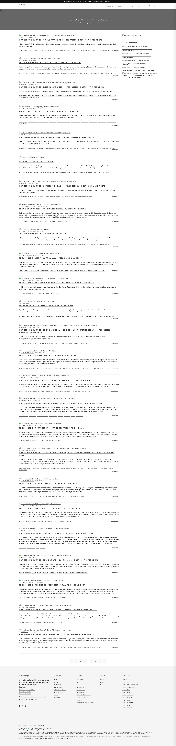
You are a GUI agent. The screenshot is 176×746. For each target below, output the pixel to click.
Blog (100, 685)
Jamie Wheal (24, 37)
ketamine (92, 96)
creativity (84, 468)
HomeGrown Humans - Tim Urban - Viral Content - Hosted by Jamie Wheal (58, 610)
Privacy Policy (58, 687)
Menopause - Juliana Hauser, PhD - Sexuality (136, 63)
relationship (40, 221)
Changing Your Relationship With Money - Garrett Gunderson (52, 209)
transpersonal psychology (84, 197)
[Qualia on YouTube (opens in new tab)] (25, 706)
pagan (39, 573)
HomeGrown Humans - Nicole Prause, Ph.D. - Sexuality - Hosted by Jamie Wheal (60, 40)
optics (66, 271)
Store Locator (81, 690)
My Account (80, 679)
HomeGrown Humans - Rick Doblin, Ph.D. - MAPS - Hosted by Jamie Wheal (57, 635)
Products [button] (109, 6)
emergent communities (53, 148)
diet (43, 293)
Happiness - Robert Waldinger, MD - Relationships (137, 49)
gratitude (77, 368)
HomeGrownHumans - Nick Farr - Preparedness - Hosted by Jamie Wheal (57, 137)
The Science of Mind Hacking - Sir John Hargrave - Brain (49, 483)
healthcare (68, 391)
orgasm (88, 50)
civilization (79, 416)
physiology (63, 50)
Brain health (23, 122)
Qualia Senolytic (127, 692)
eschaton (69, 343)
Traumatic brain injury (26, 244)
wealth (26, 221)
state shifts (102, 122)
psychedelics (93, 122)
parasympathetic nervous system (29, 97)
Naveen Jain (24, 60)
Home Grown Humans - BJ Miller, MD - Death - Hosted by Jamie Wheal (55, 380)
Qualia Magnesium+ (128, 702)
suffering (41, 197)
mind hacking (56, 496)
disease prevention (66, 73)
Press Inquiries (58, 685)
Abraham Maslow (93, 468)
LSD (59, 343)
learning (52, 622)
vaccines (48, 73)
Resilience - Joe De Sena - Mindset (36, 162)
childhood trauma (25, 468)
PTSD (39, 647)
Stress (21, 598)
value (47, 221)
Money (21, 221)
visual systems (74, 271)
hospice (26, 391)
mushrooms (53, 343)
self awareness (86, 368)
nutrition (61, 244)
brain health (23, 73)
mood (88, 73)
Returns (79, 700)
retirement (53, 221)
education (59, 622)
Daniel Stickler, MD (27, 108)
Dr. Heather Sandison (27, 280)
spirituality (60, 197)
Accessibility (80, 692)
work (68, 221)
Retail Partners (81, 687)
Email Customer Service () (33, 697)
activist (60, 416)
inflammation (49, 521)
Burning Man (41, 148)
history (59, 573)
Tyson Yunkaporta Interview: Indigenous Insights (46, 306)
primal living (23, 124)
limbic (48, 293)
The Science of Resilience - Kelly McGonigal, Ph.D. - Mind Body (52, 585)
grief (88, 391)
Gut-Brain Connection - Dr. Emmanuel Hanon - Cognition (50, 63)
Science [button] (121, 6)
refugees (89, 316)
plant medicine (75, 122)
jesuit (34, 573)
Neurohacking (23, 496)
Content (22, 622)
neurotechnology (37, 368)
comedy (32, 221)
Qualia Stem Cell (127, 697)
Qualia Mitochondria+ (128, 687)
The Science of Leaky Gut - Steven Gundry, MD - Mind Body (49, 508)
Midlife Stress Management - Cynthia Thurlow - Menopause (138, 76)
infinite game (101, 148)
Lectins (28, 521)
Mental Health (86, 647)
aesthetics (105, 368)
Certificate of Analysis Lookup (85, 702)
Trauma (69, 647)
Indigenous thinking (25, 316)
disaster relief (110, 148)
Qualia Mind (126, 682)
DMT (29, 197)
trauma (44, 96)
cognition (92, 244)
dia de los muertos (69, 573)
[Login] (150, 5)
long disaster (81, 148)
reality (76, 343)
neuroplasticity (83, 96)
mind (82, 496)
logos (63, 343)
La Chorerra (83, 343)
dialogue (45, 622)
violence (58, 316)
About (55, 679)
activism (67, 416)
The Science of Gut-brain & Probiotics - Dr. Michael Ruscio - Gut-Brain (56, 283)
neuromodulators (79, 73)
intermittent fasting (64, 521)
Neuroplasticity (24, 441)
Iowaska (34, 197)
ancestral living (33, 122)
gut (35, 293)
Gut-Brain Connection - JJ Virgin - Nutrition (43, 234)
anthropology (97, 316)
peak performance (92, 172)
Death (21, 391)
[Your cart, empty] (154, 6)
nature (73, 416)
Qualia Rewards (81, 697)
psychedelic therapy (34, 96)
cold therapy (43, 122)
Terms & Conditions (59, 692)
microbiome (55, 73)
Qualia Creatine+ (127, 700)
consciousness (104, 50)
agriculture (54, 293)
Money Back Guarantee (84, 695)
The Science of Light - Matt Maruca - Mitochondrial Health (51, 258)
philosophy (66, 316)
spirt (37, 548)
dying (53, 391)
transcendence (55, 468)
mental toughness (79, 172)
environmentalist (42, 416)
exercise (64, 598)
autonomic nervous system (96, 271)
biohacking (52, 122)
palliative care (45, 391)
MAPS (30, 647)
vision (21, 271)
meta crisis (72, 148)
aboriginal (81, 316)
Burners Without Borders (27, 148)
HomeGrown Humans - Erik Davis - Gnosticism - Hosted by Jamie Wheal (56, 533)
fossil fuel (32, 416)
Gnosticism (22, 548)
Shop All (124, 679)
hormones (95, 50)
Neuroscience (23, 50)
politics (32, 622)
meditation (27, 368)
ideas (27, 622)
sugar (67, 244)
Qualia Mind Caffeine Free (130, 685)
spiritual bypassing (82, 573)
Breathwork (77, 647)
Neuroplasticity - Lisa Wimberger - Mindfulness (136, 56)
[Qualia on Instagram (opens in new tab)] (22, 706)
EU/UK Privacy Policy (60, 690)
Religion (21, 573)
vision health (28, 271)
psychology (54, 50)
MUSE (21, 368)
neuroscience (44, 271)
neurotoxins (44, 441)
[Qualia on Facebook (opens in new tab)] (19, 706)
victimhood (35, 468)
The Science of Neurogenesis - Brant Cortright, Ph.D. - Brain (51, 428)
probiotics (29, 293)
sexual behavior (44, 50)
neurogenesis (34, 441)
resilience (43, 172)
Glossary (102, 682)
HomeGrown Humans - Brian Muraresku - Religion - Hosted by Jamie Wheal (58, 560)
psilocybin (112, 96)
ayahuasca (84, 122)
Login (78, 682)
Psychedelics (23, 96)
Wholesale (57, 697)
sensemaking (50, 316)
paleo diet (73, 244)
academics (73, 316)
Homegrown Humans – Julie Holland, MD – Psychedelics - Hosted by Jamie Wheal (61, 87)
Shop (139, 6)
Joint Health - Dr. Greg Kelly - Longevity (139, 70)
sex (30, 50)
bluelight (60, 271)
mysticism (28, 573)
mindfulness (48, 368)
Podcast (101, 679)
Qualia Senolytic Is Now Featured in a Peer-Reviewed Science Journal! (86, 1)
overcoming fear (60, 172)
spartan (69, 172)
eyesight (36, 271)
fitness (30, 172)
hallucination (43, 343)
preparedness (91, 148)
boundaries (61, 221)
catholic (45, 573)
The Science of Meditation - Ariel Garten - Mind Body (47, 355)
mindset (36, 172)
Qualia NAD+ (126, 690)
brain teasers (66, 496)
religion (52, 197)
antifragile (64, 148)
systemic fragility (108, 316)
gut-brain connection (50, 244)
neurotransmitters (73, 50)
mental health (96, 368)
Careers (56, 695)
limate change (23, 416)
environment (53, 416)
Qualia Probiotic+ (127, 708)
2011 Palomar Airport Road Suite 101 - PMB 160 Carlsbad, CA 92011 (27, 692)
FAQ (78, 685)
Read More (114, 50)
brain (83, 50)
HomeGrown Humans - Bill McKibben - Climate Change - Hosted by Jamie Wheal (60, 403)
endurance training (105, 172)
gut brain (31, 73)
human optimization (63, 122)
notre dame (52, 573)
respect (38, 622)
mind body (41, 598)
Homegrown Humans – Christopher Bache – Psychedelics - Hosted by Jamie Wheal (62, 186)
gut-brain (22, 293)
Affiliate (56, 682)
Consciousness (97, 647)
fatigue (34, 521)
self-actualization (66, 468)
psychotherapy (68, 96)
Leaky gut (22, 521)
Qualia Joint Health (127, 695)
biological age (95, 73)
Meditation (45, 647)
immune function (83, 244)
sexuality (35, 50)
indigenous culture (39, 316)
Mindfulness (54, 647)
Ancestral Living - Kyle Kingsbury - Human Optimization (49, 111)
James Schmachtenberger (29, 206)
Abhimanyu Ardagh (27, 400)
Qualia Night (126, 705)
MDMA (35, 647)
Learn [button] (131, 6)
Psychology (62, 647)
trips (47, 197)
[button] (145, 6)
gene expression (106, 73)
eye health (53, 271)
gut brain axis (39, 73)
